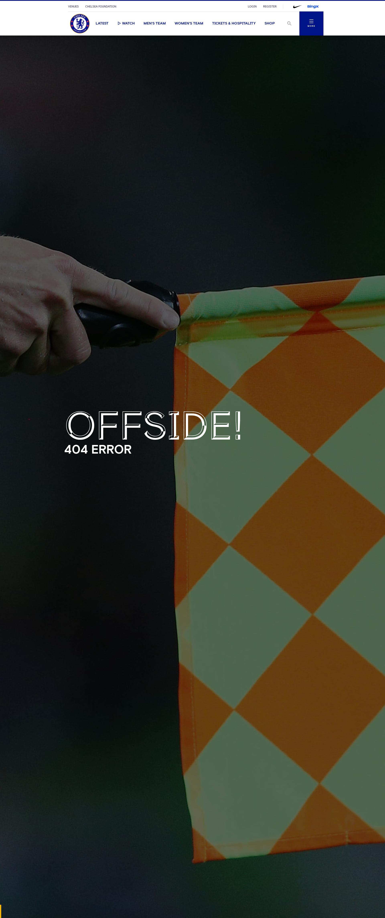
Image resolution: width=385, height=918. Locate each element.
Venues (73, 6)
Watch (128, 23)
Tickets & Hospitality (234, 23)
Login (252, 6)
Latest (102, 23)
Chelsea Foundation (100, 6)
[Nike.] (297, 6)
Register (270, 6)
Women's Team (189, 23)
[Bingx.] (313, 6)
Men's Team (155, 23)
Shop (269, 23)
